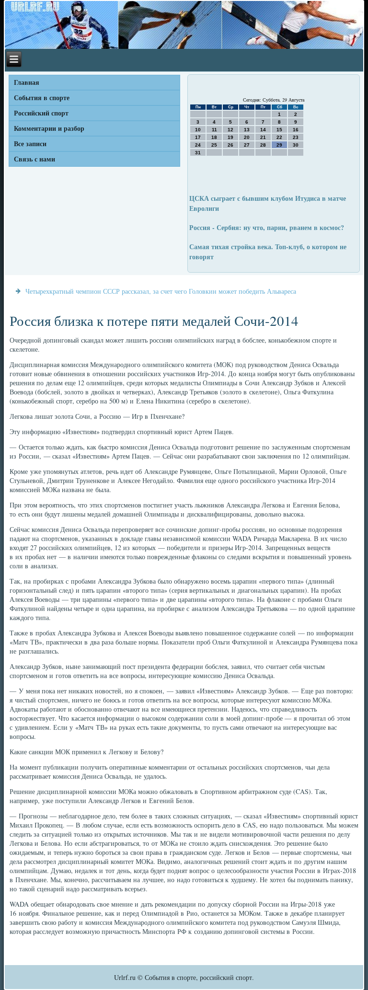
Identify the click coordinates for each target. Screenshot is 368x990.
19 (230, 137)
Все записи (30, 143)
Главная (26, 82)
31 (198, 152)
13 (247, 129)
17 (198, 137)
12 (230, 129)
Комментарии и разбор (49, 128)
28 (263, 145)
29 (279, 145)
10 (198, 129)
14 (263, 129)
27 (247, 145)
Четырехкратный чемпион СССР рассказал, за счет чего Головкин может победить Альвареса (160, 291)
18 (214, 137)
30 (296, 145)
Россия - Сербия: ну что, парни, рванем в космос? (266, 227)
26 (230, 145)
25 (214, 145)
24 (198, 145)
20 (247, 137)
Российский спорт (41, 113)
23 (296, 137)
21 (263, 137)
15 (279, 129)
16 (296, 129)
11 (214, 129)
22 (279, 137)
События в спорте (41, 97)
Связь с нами (34, 159)
